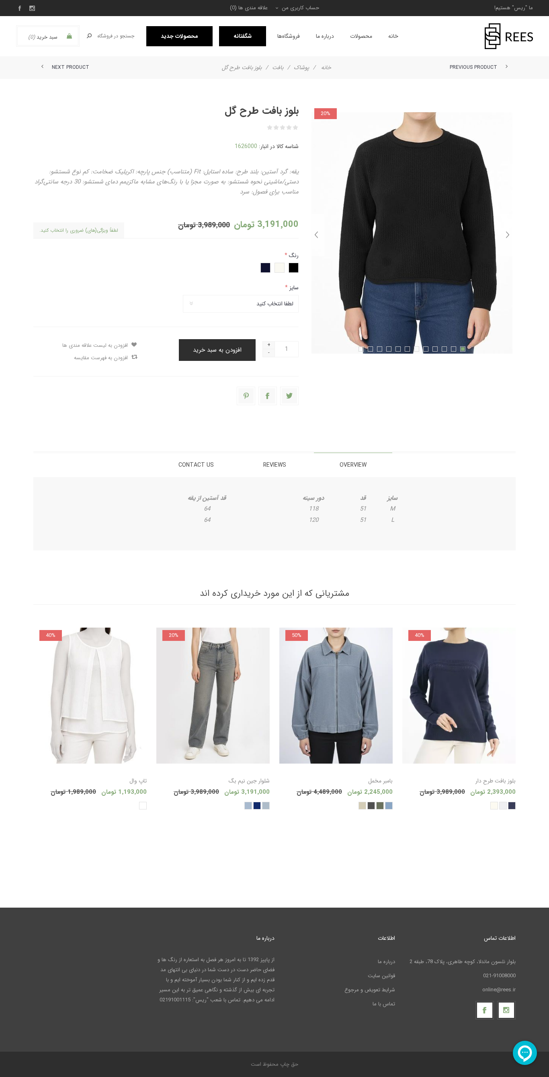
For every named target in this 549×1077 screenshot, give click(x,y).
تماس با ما (384, 1004)
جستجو (89, 36)
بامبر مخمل (380, 780)
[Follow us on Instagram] (506, 1010)
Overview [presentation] (353, 465)
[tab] (353, 465)
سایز (293, 287)
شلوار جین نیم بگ (249, 780)
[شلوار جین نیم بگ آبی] (213, 696)
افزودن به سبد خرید (217, 350)
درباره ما (386, 962)
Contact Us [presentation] (196, 465)
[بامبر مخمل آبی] (336, 696)
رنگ (293, 255)
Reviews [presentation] (274, 465)
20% (325, 113)
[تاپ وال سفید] (90, 696)
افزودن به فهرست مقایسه (101, 358)
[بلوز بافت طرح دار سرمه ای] (459, 696)
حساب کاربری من (300, 8)
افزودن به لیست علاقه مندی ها (95, 345)
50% (296, 635)
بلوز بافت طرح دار (495, 780)
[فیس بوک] (484, 1010)
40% (419, 635)
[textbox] (116, 36)
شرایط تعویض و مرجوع (369, 990)
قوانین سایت (381, 976)
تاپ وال (138, 780)
